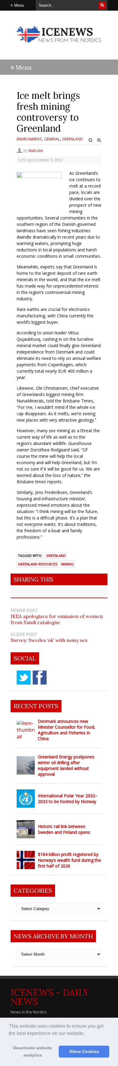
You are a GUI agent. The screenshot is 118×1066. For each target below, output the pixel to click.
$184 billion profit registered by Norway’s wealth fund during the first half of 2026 (69, 860)
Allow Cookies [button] (84, 1051)
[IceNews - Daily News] (59, 45)
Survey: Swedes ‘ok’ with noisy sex (49, 640)
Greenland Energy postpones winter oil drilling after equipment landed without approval (66, 765)
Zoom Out (91, 140)
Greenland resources (37, 564)
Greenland (72, 139)
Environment (29, 139)
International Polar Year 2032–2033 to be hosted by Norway (67, 798)
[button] (87, 1034)
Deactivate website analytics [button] (32, 1051)
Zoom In (99, 140)
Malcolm (35, 150)
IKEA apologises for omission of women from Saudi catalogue (57, 619)
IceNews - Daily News (50, 997)
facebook (40, 678)
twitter (24, 678)
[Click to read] (26, 730)
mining (67, 564)
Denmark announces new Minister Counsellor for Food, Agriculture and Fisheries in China (66, 729)
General (52, 139)
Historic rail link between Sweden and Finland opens (64, 829)
